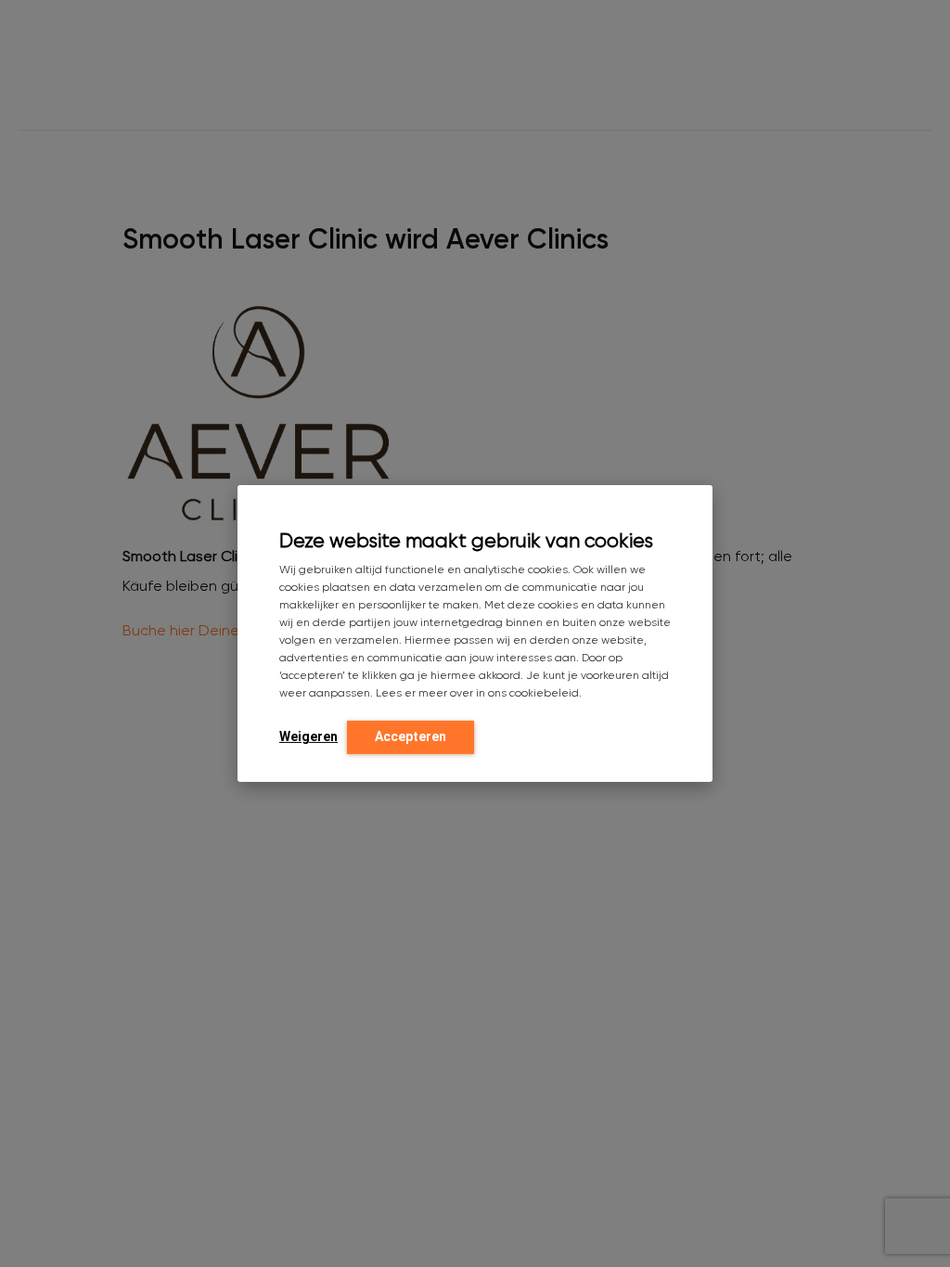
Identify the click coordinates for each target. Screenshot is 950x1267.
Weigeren (308, 736)
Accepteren (410, 736)
